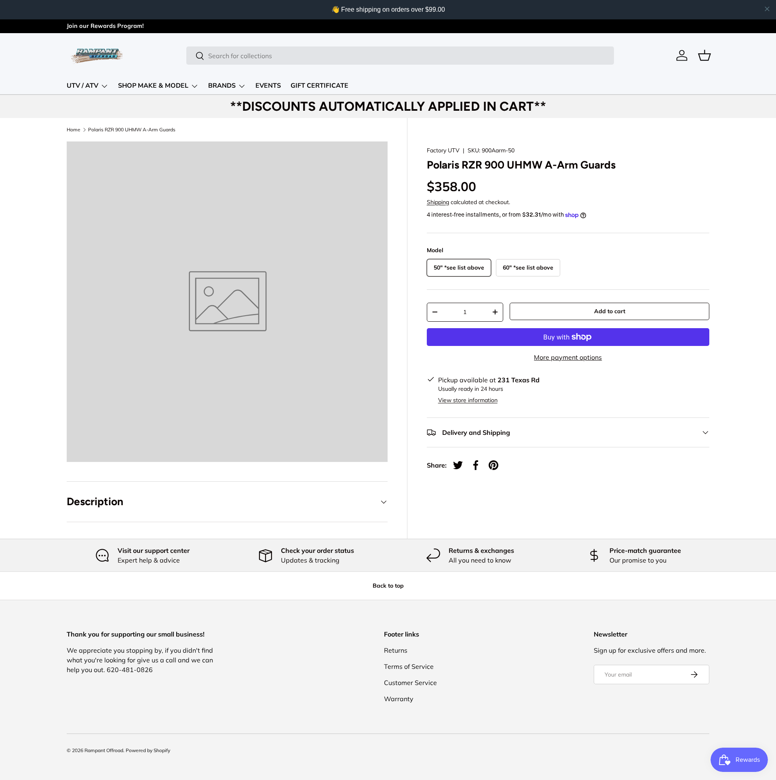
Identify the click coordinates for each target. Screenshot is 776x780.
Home (73, 129)
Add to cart (609, 311)
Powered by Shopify (148, 750)
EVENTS (268, 85)
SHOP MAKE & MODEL (153, 85)
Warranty (398, 699)
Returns (395, 650)
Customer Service (410, 683)
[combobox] (400, 55)
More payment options (568, 357)
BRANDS (222, 85)
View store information (468, 400)
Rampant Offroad (103, 750)
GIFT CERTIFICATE (319, 85)
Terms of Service (409, 666)
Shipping (438, 202)
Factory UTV (443, 150)
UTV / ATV (82, 85)
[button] (704, 55)
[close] (767, 9)
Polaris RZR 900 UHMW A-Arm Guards (131, 129)
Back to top (388, 585)
